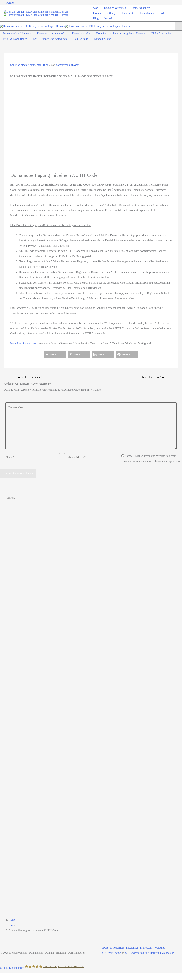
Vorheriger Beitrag (30, 376)
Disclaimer (132, 947)
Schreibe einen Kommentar (25, 64)
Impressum (146, 947)
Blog (46, 64)
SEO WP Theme (111, 952)
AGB (105, 947)
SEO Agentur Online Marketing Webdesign (149, 952)
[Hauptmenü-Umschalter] (178, 26)
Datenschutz (117, 947)
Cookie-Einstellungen (12, 967)
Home (12, 919)
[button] (55, 354)
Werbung (159, 947)
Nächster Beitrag (153, 376)
